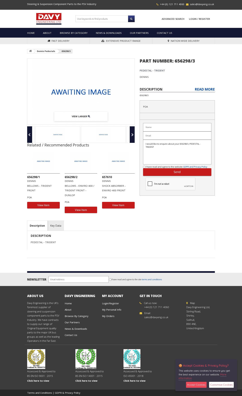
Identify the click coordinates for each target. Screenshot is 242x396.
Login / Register (199, 18)
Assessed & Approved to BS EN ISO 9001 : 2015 (41, 376)
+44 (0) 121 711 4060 (172, 4)
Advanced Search (173, 18)
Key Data (55, 225)
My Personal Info (111, 309)
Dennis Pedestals (46, 51)
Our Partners (139, 32)
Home (31, 32)
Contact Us (164, 32)
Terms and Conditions (39, 392)
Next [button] (132, 134)
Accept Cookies (196, 384)
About (47, 32)
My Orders (108, 316)
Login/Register (110, 303)
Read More (205, 89)
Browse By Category (74, 32)
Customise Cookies (221, 384)
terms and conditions (152, 279)
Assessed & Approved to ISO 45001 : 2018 (137, 376)
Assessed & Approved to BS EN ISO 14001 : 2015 (89, 376)
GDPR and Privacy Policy (195, 166)
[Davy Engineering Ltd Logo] (48, 18)
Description (37, 225)
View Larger (80, 116)
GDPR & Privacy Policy (67, 392)
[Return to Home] (30, 51)
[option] (80, 92)
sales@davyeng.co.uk (202, 4)
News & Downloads (109, 32)
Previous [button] (29, 134)
